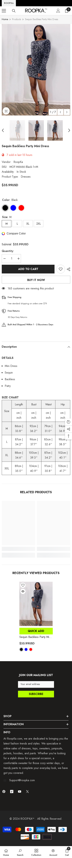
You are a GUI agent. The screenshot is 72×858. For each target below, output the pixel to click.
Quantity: (8, 251)
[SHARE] (67, 269)
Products (16, 19)
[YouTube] (19, 791)
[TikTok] (11, 791)
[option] (36, 69)
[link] (18, 549)
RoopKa (18, 162)
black (21, 649)
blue (26, 649)
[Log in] (58, 11)
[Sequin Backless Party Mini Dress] (36, 604)
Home (5, 19)
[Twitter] (27, 791)
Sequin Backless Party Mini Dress (35, 637)
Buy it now (36, 280)
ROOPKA (9, 3)
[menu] (4, 11)
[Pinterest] (3, 791)
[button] (60, 112)
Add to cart (28, 269)
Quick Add (36, 631)
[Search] (14, 11)
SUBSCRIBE (36, 694)
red (31, 649)
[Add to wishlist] (60, 269)
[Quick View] (23, 591)
